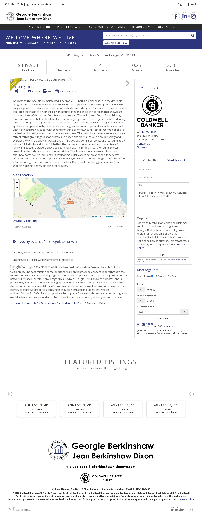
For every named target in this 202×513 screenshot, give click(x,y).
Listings (27, 303)
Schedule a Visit (176, 160)
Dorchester (47, 303)
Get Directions (115, 226)
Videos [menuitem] (123, 26)
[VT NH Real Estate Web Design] (182, 508)
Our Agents (144, 147)
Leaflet (95, 216)
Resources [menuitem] (140, 26)
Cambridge (63, 303)
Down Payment (146, 295)
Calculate (163, 318)
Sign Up (182, 4)
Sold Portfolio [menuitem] (101, 26)
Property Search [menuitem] (69, 26)
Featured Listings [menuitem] (39, 26)
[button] (192, 35)
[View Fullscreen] (17, 194)
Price (140, 284)
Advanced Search (114, 42)
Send (163, 254)
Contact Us (143, 143)
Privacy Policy (173, 259)
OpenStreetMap (109, 216)
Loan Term (144, 276)
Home (16, 303)
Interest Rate (145, 306)
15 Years (172, 276)
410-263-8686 (14, 4)
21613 (75, 303)
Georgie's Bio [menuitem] (165, 26)
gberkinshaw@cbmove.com (45, 4)
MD (36, 303)
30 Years (158, 276)
